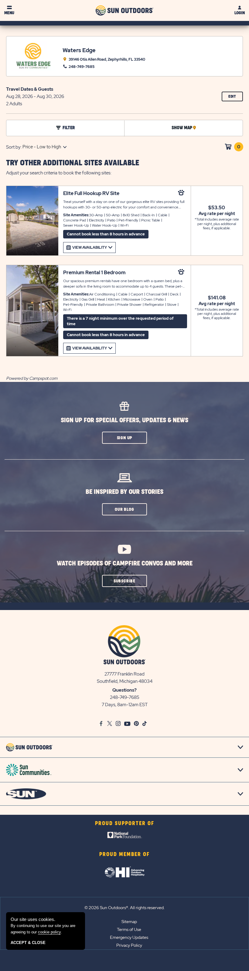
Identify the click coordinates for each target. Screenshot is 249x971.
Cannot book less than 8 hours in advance (106, 234)
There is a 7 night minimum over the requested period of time (120, 321)
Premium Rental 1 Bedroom (94, 272)
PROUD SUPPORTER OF (124, 823)
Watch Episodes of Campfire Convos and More (125, 563)
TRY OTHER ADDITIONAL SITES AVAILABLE (72, 163)
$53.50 (216, 208)
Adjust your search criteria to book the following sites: (58, 173)
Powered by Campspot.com (31, 378)
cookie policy (49, 932)
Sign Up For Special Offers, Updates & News (124, 420)
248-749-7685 (124, 697)
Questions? (124, 690)
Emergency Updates (129, 937)
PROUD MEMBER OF (124, 854)
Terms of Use (129, 929)
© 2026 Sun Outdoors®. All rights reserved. (124, 907)
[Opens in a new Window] (125, 836)
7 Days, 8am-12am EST (125, 705)
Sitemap (129, 921)
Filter (69, 128)
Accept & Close (28, 942)
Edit (235, 97)
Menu (9, 13)
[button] (124, 438)
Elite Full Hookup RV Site (91, 193)
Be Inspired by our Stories (124, 492)
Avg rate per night (217, 213)
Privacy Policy (129, 945)
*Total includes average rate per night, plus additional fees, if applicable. (217, 223)
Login (239, 13)
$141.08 (217, 298)
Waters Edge (79, 50)
